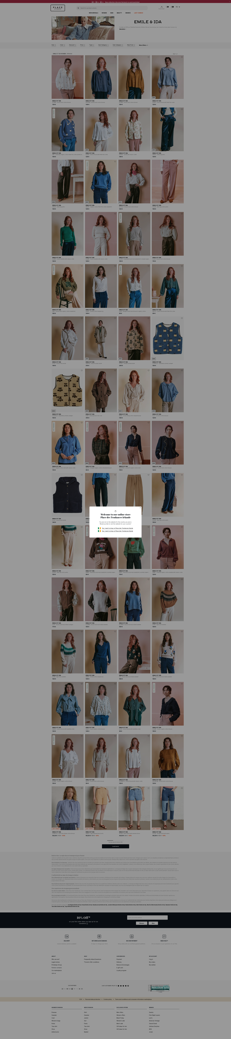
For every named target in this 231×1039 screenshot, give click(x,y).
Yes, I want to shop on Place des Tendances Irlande (117, 528)
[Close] (140, 507)
